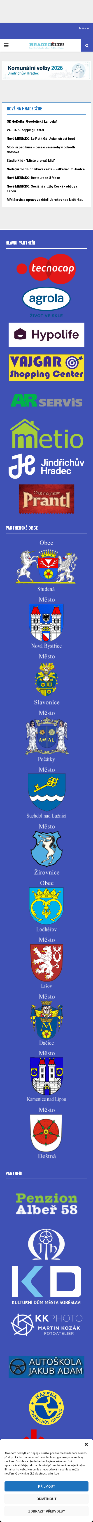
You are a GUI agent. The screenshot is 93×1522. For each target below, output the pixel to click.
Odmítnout (46, 1499)
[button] (86, 1444)
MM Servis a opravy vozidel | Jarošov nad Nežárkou (45, 200)
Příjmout (46, 1486)
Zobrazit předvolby (46, 1511)
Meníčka (84, 28)
